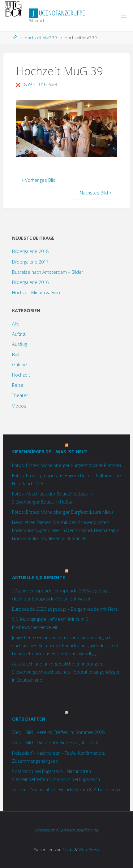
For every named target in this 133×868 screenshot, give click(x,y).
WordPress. (89, 849)
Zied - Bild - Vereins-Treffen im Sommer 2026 (58, 732)
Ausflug (19, 344)
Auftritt (19, 334)
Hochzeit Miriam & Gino (36, 292)
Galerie (19, 365)
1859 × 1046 (35, 84)
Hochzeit (21, 375)
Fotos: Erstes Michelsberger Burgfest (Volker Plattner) (66, 465)
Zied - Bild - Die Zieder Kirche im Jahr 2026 (55, 742)
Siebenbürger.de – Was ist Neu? (49, 452)
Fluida (67, 849)
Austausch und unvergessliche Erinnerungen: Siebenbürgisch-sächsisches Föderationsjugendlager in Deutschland (66, 672)
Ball (15, 354)
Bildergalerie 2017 (30, 262)
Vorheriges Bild (40, 180)
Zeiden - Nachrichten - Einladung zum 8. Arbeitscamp (66, 789)
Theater (20, 395)
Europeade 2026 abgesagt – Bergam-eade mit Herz (65, 609)
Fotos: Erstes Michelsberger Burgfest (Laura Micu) (62, 512)
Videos (19, 406)
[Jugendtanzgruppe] (13, 9)
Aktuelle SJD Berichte (38, 577)
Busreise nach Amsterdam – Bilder (47, 272)
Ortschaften (28, 719)
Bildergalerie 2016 (30, 282)
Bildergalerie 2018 (30, 251)
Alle (15, 324)
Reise (18, 385)
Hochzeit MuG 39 (41, 37)
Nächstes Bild (94, 193)
